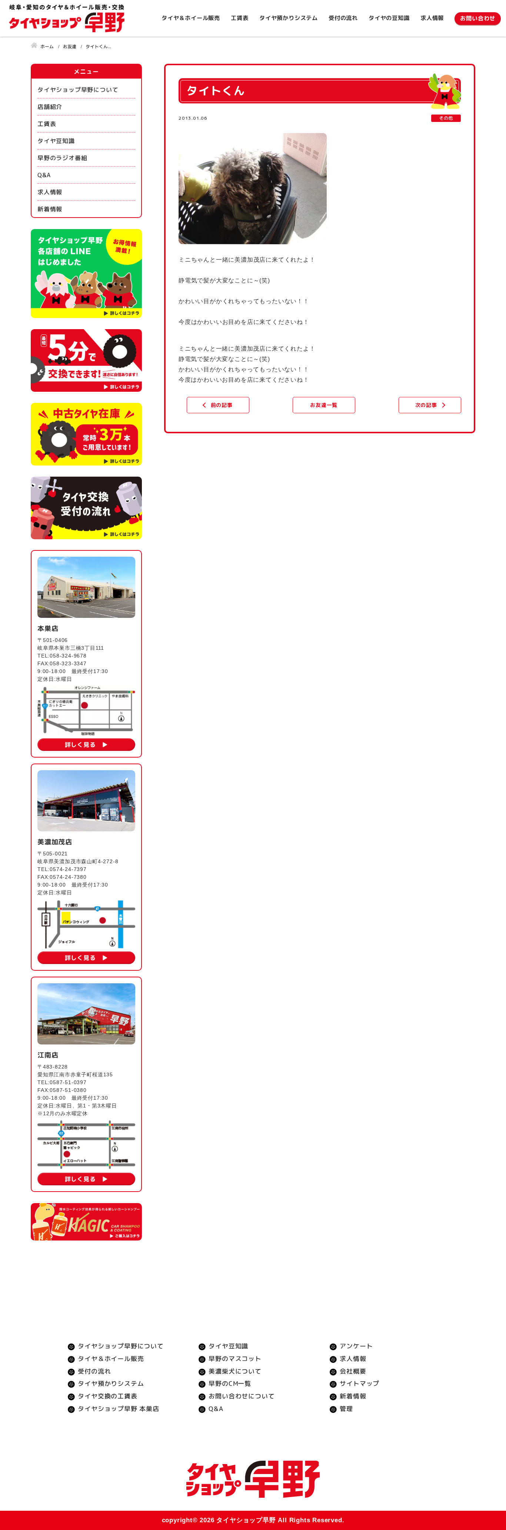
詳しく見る (80, 745)
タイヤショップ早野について (77, 90)
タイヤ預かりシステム (288, 17)
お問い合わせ (477, 18)
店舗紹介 (49, 107)
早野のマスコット (235, 1358)
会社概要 (353, 1371)
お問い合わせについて (242, 1396)
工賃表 (239, 17)
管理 (346, 1408)
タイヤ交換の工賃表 (107, 1396)
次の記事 (426, 404)
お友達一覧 (323, 404)
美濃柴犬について (235, 1371)
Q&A (43, 175)
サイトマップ (359, 1383)
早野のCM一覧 (230, 1383)
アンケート (356, 1346)
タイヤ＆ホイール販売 (191, 17)
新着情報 (49, 209)
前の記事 (222, 404)
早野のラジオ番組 (62, 158)
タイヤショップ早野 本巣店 (118, 1408)
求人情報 (432, 17)
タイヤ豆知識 (56, 141)
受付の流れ (343, 17)
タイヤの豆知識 (389, 17)
